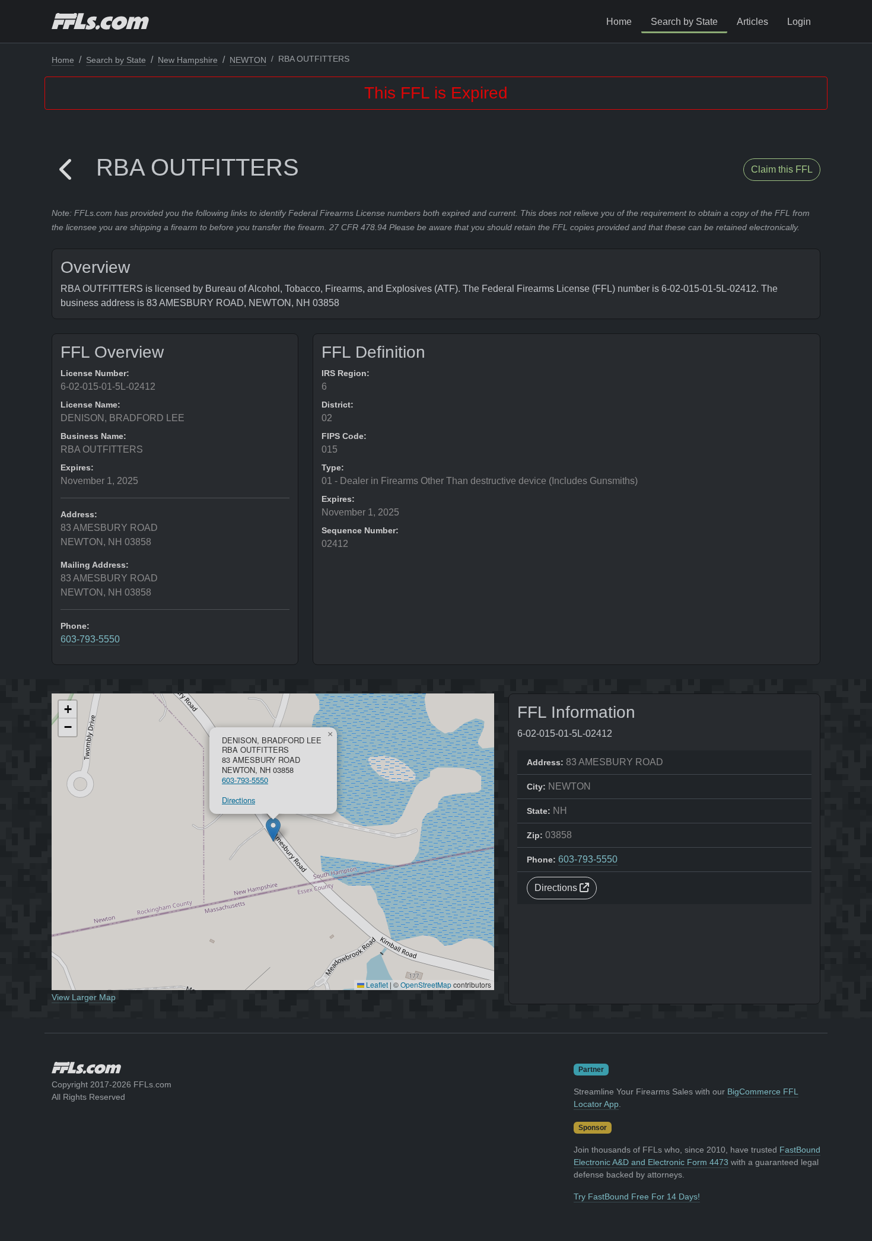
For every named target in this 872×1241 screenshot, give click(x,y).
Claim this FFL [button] (782, 169)
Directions (238, 800)
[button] (67, 170)
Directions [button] (557, 888)
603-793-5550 (90, 639)
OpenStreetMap (425, 984)
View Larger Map (84, 997)
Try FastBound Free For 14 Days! (637, 1196)
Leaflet (376, 984)
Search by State (684, 22)
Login (799, 22)
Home (619, 22)
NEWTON (248, 60)
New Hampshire (188, 60)
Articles (752, 22)
